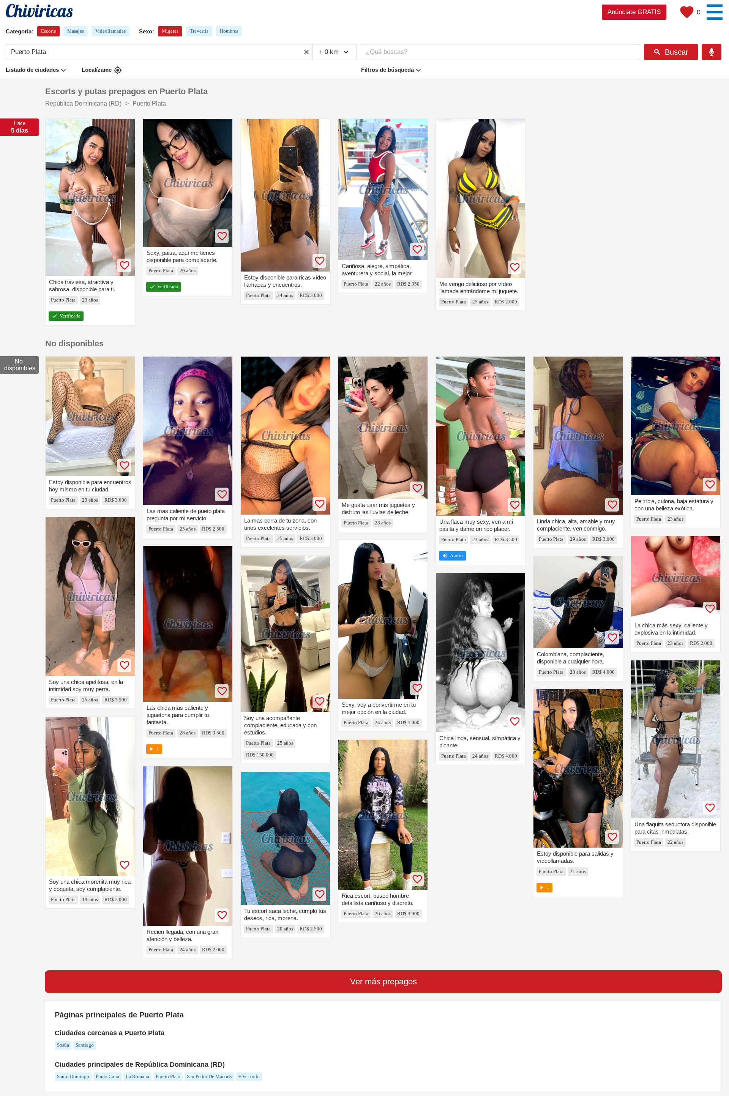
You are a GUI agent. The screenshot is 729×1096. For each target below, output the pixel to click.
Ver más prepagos (383, 981)
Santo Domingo (73, 1076)
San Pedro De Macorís (209, 1076)
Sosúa (63, 1045)
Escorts (48, 31)
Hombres (229, 31)
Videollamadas (110, 31)
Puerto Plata (168, 1076)
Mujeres (170, 31)
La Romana (137, 1076)
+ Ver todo (249, 1076)
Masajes (75, 31)
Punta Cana (107, 1076)
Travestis (199, 31)
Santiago (85, 1045)
